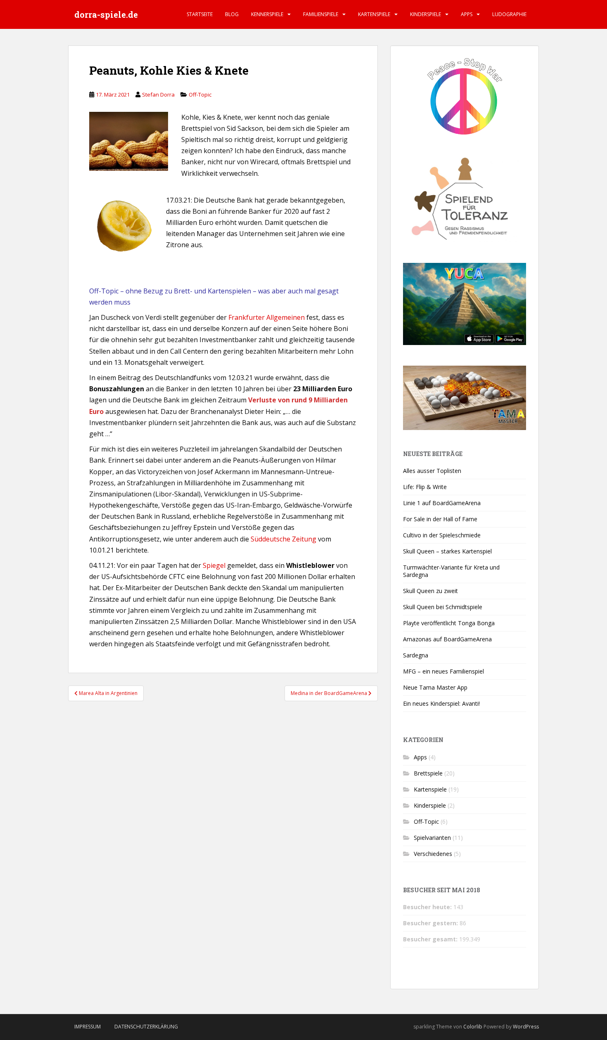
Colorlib (472, 1026)
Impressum (87, 1026)
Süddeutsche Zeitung (283, 539)
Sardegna (415, 655)
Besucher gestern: (431, 923)
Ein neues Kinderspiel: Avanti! (441, 703)
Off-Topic (200, 94)
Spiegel (214, 565)
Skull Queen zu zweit (430, 591)
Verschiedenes (433, 854)
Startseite (200, 14)
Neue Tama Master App (435, 687)
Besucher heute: (428, 907)
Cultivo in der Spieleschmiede (442, 535)
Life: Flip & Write (425, 487)
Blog (232, 14)
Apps (466, 14)
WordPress (526, 1026)
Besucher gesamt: (431, 939)
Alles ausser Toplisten (432, 471)
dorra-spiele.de (106, 14)
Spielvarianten (432, 837)
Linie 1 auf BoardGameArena (442, 503)
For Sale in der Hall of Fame (440, 519)
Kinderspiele (425, 14)
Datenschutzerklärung (146, 1026)
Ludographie (509, 14)
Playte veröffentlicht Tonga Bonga (449, 623)
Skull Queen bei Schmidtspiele (442, 607)
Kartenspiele (374, 14)
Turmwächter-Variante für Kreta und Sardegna (451, 571)
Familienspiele (320, 14)
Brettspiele (428, 773)
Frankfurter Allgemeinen (266, 317)
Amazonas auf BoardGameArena (447, 639)
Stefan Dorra (158, 94)
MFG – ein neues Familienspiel (443, 671)
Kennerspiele (267, 14)
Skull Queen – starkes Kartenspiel (447, 551)
